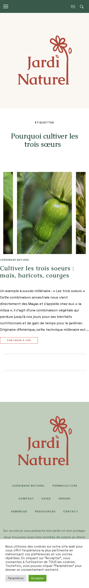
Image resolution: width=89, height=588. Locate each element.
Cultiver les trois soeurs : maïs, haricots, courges (37, 271)
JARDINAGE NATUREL (14, 260)
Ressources (45, 511)
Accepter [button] (37, 578)
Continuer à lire (19, 340)
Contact (70, 511)
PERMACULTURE (64, 485)
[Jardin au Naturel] (44, 60)
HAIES (46, 498)
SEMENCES (19, 511)
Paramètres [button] (16, 578)
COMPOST (26, 498)
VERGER (64, 498)
